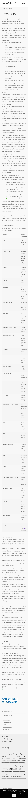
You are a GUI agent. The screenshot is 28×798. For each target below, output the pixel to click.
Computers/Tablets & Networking (11, 756)
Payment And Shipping (7, 741)
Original (4, 779)
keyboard (13, 765)
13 (2, 753)
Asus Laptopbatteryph (14, 754)
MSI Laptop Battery (22, 778)
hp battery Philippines (22, 763)
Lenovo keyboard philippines (13, 776)
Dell (17, 756)
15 (3, 753)
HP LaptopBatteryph (5, 765)
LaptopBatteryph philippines (9, 771)
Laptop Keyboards (7, 722)
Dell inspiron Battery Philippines (14, 758)
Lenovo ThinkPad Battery (13, 778)
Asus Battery (11, 753)
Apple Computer (6, 753)
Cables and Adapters (7, 715)
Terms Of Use (5, 736)
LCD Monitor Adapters (7, 724)
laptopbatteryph (14, 768)
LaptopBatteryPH (9, 3)
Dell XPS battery (6, 762)
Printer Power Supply (7, 727)
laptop (17, 766)
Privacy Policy (5, 738)
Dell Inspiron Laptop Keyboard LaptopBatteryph (12, 760)
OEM (2, 779)
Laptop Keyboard (19, 771)
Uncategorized (6, 729)
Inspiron (10, 765)
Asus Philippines (23, 754)
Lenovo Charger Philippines (6, 774)
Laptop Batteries (6, 717)
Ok (14, 795)
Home (4, 8)
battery (4, 756)
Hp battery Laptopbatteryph (11, 763)
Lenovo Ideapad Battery (14, 774)
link (24, 528)
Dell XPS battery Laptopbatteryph (15, 762)
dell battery (20, 756)
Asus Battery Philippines (18, 753)
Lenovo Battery (5, 772)
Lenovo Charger (11, 772)
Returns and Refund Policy (8, 739)
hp (5, 763)
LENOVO (23, 771)
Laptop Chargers (6, 720)
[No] (26, 793)
